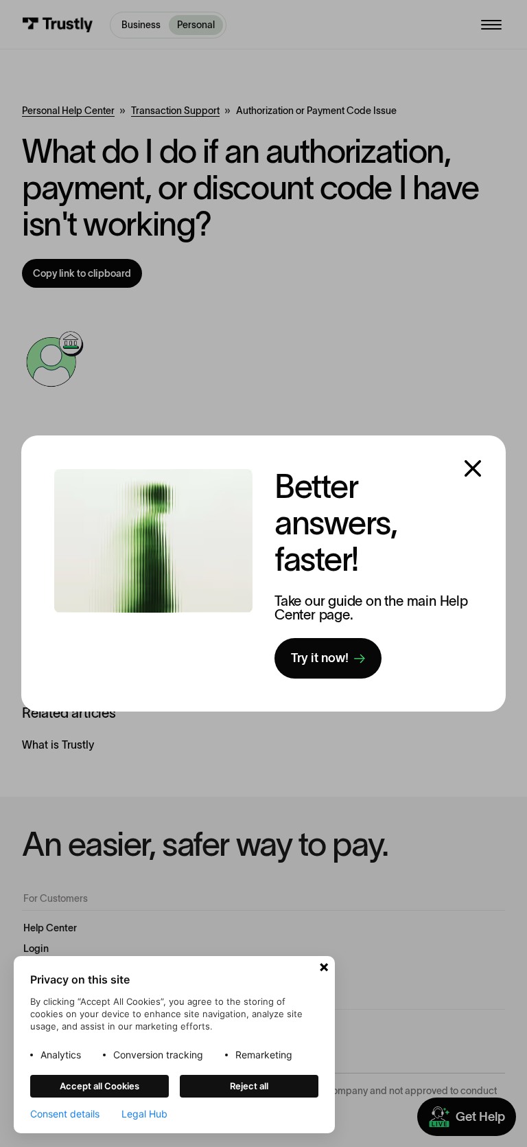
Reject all (249, 1085)
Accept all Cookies (99, 1085)
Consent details (64, 1114)
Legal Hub (144, 1114)
